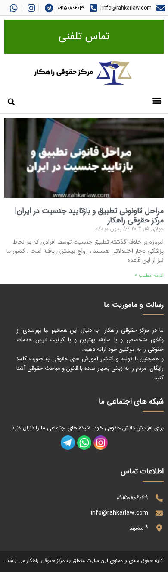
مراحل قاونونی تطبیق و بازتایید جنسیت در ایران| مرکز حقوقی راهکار (89, 215)
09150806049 (71, 8)
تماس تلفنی (84, 37)
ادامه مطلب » (149, 275)
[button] (156, 100)
